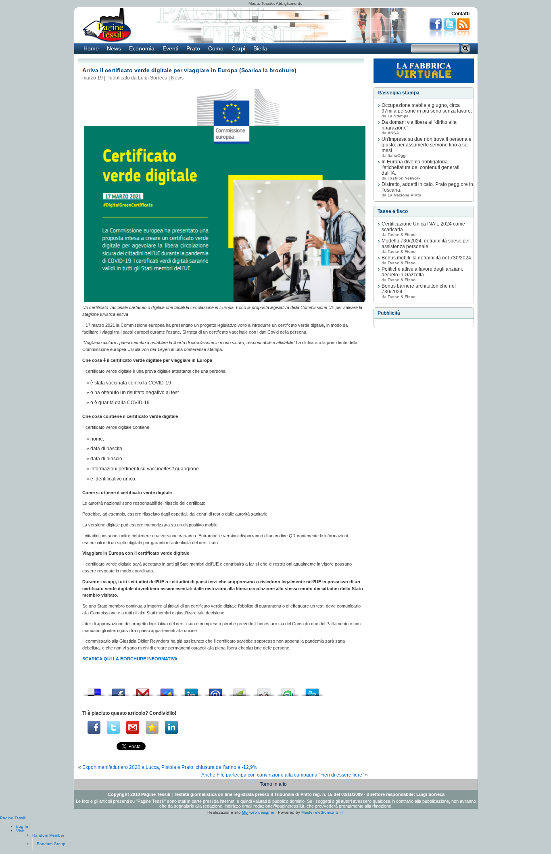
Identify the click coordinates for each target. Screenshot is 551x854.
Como (215, 48)
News (114, 48)
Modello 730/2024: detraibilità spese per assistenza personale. (426, 243)
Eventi (170, 48)
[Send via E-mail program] (215, 690)
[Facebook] (94, 727)
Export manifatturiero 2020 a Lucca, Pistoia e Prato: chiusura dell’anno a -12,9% (169, 767)
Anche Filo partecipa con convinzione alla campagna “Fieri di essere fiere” (282, 775)
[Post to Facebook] (118, 690)
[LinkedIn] (171, 727)
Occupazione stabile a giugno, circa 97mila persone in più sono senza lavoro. (427, 108)
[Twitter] (113, 727)
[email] (132, 727)
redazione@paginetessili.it (278, 806)
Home (91, 48)
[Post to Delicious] (94, 690)
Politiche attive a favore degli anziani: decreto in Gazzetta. (422, 272)
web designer (258, 812)
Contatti (460, 14)
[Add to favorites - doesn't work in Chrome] (152, 727)
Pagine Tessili (12, 818)
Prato (193, 48)
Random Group (51, 843)
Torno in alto (273, 784)
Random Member (48, 835)
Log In (22, 826)
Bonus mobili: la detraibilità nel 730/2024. (427, 258)
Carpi (238, 48)
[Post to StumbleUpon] (288, 690)
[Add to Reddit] (264, 690)
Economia (141, 48)
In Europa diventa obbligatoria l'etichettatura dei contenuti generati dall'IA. (420, 167)
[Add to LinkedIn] (191, 690)
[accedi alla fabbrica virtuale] (424, 70)
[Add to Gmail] (143, 690)
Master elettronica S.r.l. (322, 812)
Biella (260, 48)
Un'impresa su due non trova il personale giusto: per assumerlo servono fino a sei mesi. (427, 144)
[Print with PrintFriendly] (239, 690)
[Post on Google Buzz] (167, 690)
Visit (20, 831)
